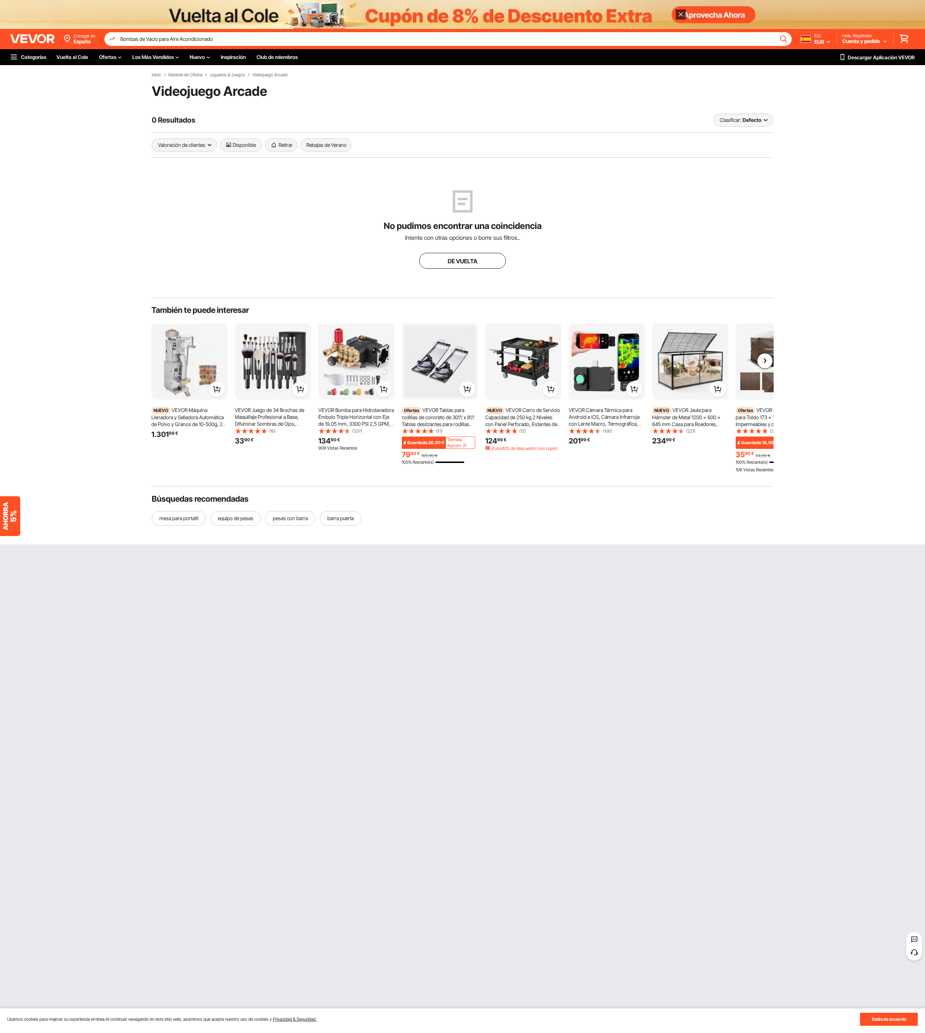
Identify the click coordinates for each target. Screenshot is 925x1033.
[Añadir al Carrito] (217, 389)
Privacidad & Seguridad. (295, 1019)
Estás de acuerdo (889, 1019)
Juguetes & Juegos (227, 74)
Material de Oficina (185, 74)
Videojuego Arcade (270, 74)
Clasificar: (730, 120)
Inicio (156, 74)
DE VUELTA (462, 261)
